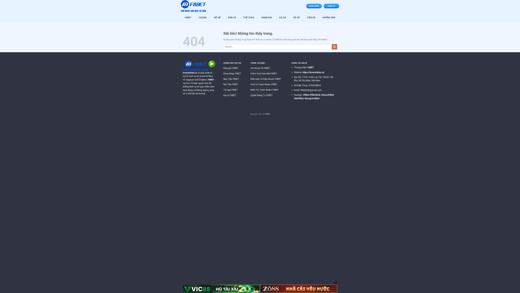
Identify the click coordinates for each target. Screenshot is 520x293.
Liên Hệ (311, 17)
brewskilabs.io (190, 72)
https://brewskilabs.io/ (314, 72)
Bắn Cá (232, 17)
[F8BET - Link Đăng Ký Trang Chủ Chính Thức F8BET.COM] (194, 6)
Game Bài (266, 17)
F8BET (188, 17)
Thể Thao (248, 17)
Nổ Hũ (217, 17)
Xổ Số (296, 17)
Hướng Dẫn (329, 17)
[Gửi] (334, 46)
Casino (203, 17)
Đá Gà (282, 17)
